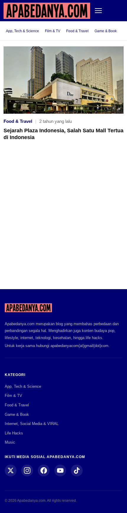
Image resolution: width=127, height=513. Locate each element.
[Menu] (98, 10)
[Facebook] (44, 470)
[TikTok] (77, 470)
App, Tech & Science (22, 31)
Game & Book (106, 31)
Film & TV (52, 31)
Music (10, 442)
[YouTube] (60, 470)
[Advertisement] (63, 219)
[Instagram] (27, 470)
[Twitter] (11, 470)
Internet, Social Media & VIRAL (31, 423)
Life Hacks (14, 433)
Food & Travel (77, 31)
